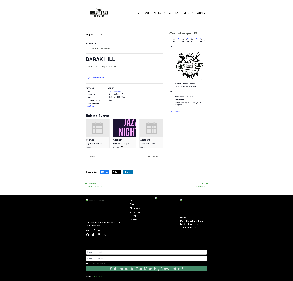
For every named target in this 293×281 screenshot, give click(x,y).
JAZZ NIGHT (117, 140)
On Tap (187, 13)
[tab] (174, 41)
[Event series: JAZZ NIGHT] (122, 147)
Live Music (90, 106)
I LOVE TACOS (95, 156)
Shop (147, 13)
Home (138, 13)
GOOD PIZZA (154, 156)
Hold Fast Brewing (115, 91)
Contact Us (174, 13)
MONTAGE (90, 140)
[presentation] (97, 128)
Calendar (201, 13)
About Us (158, 13)
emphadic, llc (98, 276)
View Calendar (175, 111)
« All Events (91, 43)
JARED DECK (145, 140)
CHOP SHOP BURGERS (185, 86)
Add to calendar (97, 77)
